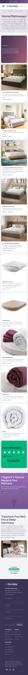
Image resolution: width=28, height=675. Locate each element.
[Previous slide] (1, 1)
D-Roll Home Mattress (8, 206)
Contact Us (7, 644)
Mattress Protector (7, 282)
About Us (17, 639)
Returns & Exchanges (9, 634)
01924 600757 (15, 1)
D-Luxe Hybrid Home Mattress (10, 92)
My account (7, 654)
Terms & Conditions (9, 639)
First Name (7, 605)
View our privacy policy (9, 624)
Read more (6, 492)
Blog (16, 631)
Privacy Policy (8, 636)
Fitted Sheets (6, 320)
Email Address (9, 598)
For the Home (10, 11)
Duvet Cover (5, 394)
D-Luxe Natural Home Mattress (10, 243)
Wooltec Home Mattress (9, 130)
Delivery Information (9, 631)
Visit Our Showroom (9, 651)
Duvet (4, 431)
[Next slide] (26, 1)
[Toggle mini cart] (25, 6)
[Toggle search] (20, 6)
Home (4, 11)
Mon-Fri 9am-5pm (9, 649)
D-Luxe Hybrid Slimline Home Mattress (12, 167)
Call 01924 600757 (9, 647)
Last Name (7, 611)
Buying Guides (18, 634)
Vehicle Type (8, 618)
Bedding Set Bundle (7, 357)
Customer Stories (18, 636)
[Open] (3, 6)
